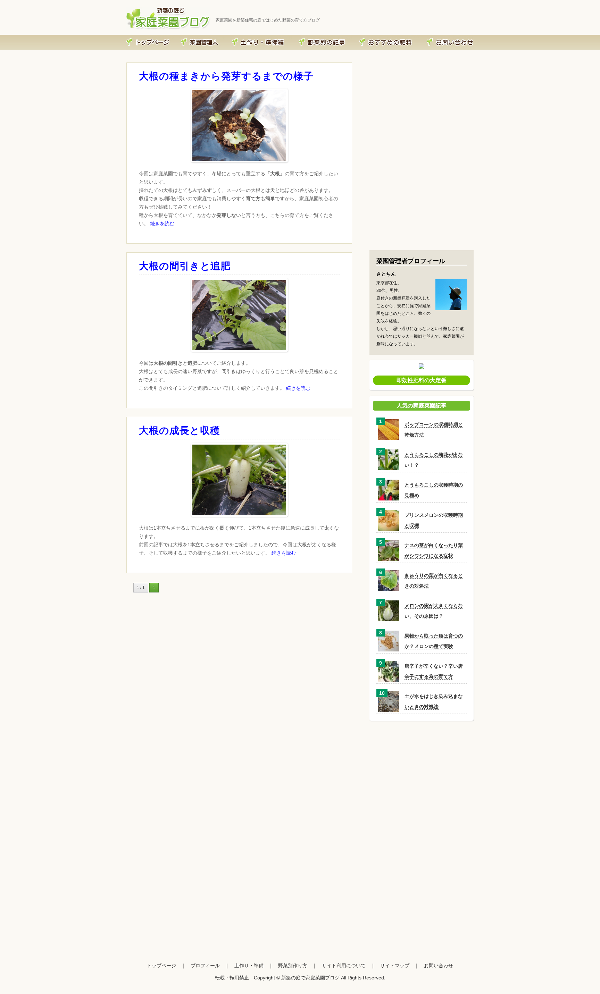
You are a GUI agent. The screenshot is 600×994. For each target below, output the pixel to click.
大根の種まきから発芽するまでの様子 (226, 76)
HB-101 (413, 37)
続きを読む (162, 223)
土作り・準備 (281, 37)
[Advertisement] (421, 200)
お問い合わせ (463, 37)
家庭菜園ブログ (163, 37)
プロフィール (214, 37)
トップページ (161, 965)
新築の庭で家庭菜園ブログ (310, 977)
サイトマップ (394, 965)
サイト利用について (344, 965)
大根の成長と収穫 (179, 430)
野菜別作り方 (292, 965)
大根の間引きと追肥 (185, 266)
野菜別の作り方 (340, 37)
